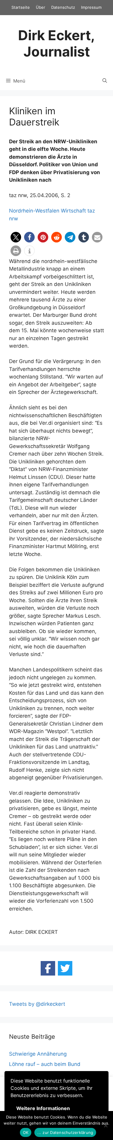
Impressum (91, 7)
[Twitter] (65, 968)
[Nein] (105, 1125)
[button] (16, 237)
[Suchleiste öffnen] (104, 81)
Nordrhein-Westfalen (34, 211)
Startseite (20, 7)
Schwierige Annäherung (38, 1054)
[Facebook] (48, 968)
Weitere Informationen (43, 1108)
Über (40, 7)
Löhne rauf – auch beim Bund (44, 1064)
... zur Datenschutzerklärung (65, 1132)
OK (26, 1132)
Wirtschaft (73, 211)
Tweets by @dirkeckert (37, 1004)
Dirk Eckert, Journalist (56, 43)
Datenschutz (63, 7)
